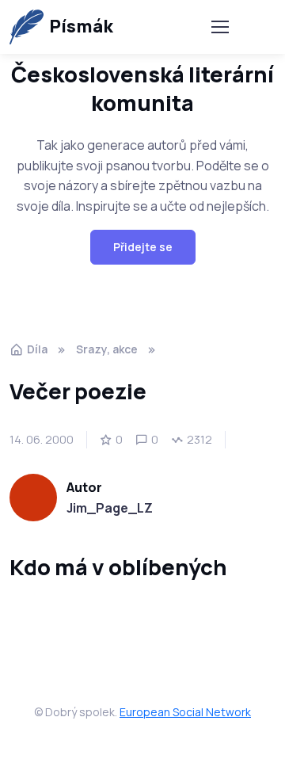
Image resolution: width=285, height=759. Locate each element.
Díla (37, 349)
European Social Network (185, 711)
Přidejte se (143, 246)
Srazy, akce (107, 349)
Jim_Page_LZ (109, 508)
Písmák (81, 26)
